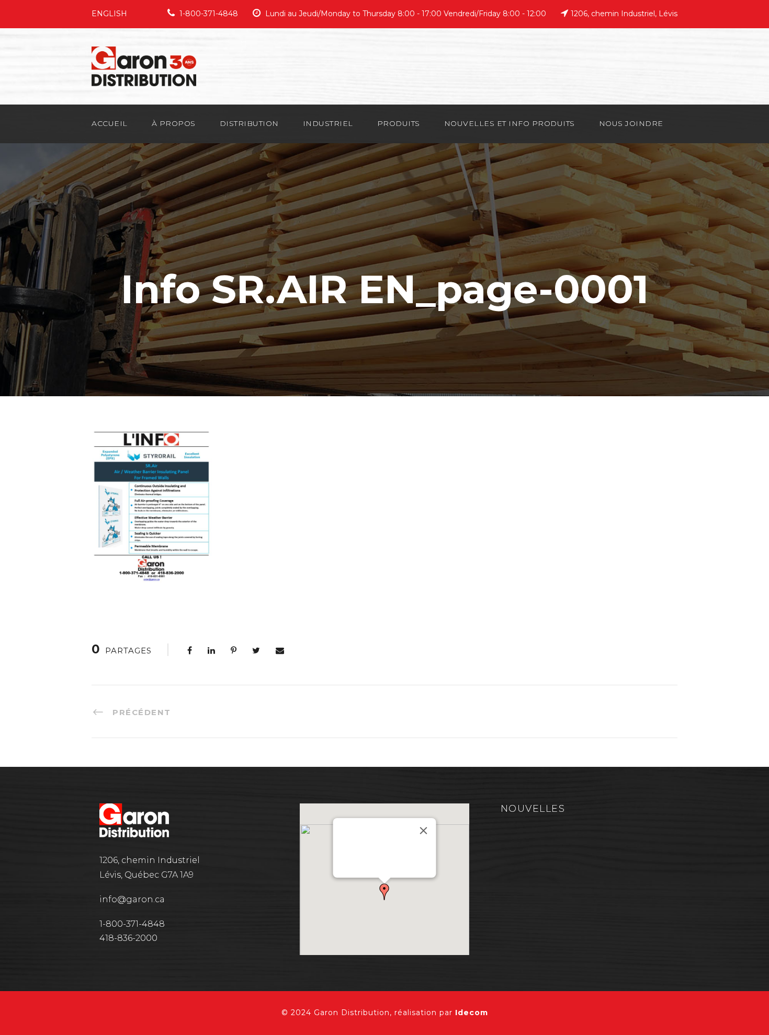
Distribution (249, 123)
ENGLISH (109, 13)
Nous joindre (631, 123)
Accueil (110, 123)
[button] (384, 891)
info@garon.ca (132, 899)
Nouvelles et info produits (509, 123)
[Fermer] (423, 830)
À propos (174, 123)
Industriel (328, 123)
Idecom (471, 1012)
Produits (398, 123)
